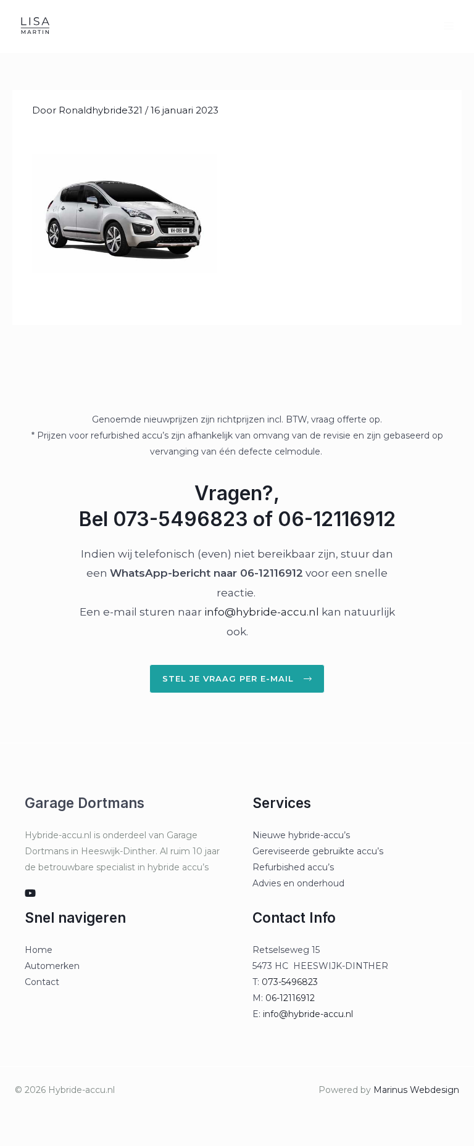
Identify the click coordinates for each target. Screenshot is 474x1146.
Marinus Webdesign (416, 1089)
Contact (42, 981)
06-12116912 (290, 998)
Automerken (52, 965)
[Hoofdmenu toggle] (449, 26)
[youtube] (30, 893)
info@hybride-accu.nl (261, 612)
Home (38, 949)
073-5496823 (290, 981)
